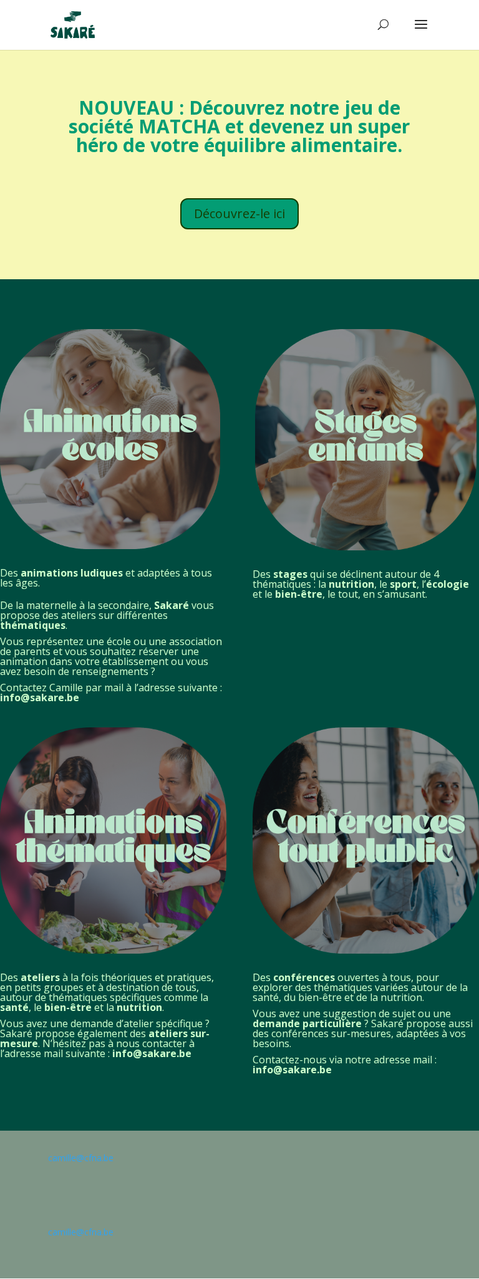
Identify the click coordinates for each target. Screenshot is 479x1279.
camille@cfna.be (81, 1158)
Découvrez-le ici (239, 213)
